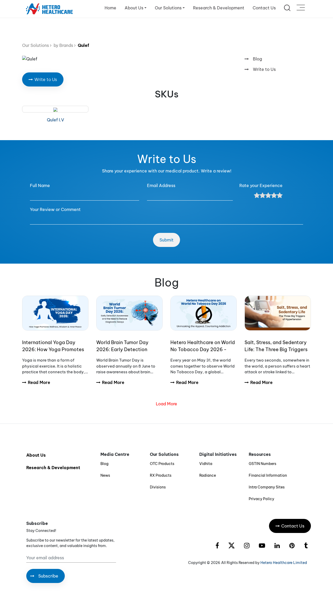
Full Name (40, 185)
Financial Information (268, 475)
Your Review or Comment (55, 209)
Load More (166, 403)
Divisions (158, 487)
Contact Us (264, 7)
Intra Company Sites (267, 487)
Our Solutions (36, 45)
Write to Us (264, 69)
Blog (257, 58)
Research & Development (218, 7)
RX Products (160, 475)
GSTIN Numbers (262, 463)
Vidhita (205, 463)
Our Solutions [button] (168, 7)
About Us (36, 455)
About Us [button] (134, 7)
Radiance (207, 475)
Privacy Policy (261, 498)
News (105, 475)
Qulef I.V (55, 119)
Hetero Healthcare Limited (283, 562)
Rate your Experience (261, 185)
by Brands (63, 45)
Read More (39, 382)
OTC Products (162, 463)
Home (110, 7)
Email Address (161, 185)
